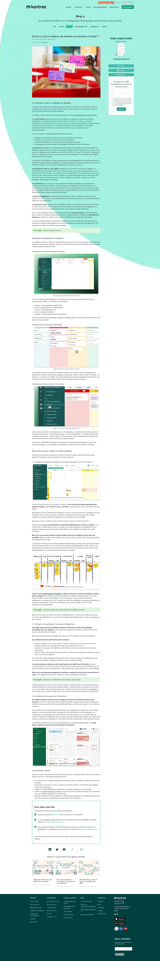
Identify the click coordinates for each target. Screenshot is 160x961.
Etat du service (34, 904)
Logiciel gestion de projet (70, 902)
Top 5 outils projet (86, 901)
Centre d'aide (34, 901)
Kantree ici (55, 815)
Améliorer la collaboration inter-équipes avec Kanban (61, 680)
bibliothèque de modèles (52, 594)
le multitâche (91, 689)
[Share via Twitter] (57, 849)
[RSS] (83, 17)
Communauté (51, 907)
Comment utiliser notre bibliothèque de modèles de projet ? (64, 610)
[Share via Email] (64, 849)
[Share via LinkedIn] (50, 849)
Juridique (33, 919)
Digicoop (117, 903)
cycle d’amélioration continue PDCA (84, 115)
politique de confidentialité (124, 103)
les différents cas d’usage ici (53, 822)
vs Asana (100, 901)
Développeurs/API (35, 907)
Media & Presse (52, 910)
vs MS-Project (102, 914)
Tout (54, 26)
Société (104, 26)
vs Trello (100, 910)
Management (94, 26)
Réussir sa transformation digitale (88, 905)
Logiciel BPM (68, 911)
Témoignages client (81, 26)
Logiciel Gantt (68, 918)
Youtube (122, 75)
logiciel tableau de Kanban (51, 791)
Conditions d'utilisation (37, 910)
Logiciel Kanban (69, 914)
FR (131, 2)
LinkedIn (122, 70)
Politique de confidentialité (34, 915)
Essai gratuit (128, 7)
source (81, 587)
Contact (118, 2)
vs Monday (101, 907)
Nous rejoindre (51, 904)
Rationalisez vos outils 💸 (106, 2)
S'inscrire (121, 109)
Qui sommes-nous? (53, 901)
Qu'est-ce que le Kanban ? (52, 230)
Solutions (78, 7)
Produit (68, 7)
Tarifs (88, 7)
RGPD (116, 910)
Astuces (69, 26)
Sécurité (49, 914)
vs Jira (99, 904)
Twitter (122, 66)
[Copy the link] (72, 849)
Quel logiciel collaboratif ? (88, 910)
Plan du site (33, 922)
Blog (79, 16)
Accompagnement (100, 7)
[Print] (81, 849)
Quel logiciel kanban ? (87, 914)
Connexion (126, 2)
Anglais (45, 42)
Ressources (114, 7)
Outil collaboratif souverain (69, 907)
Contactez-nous (52, 917)
